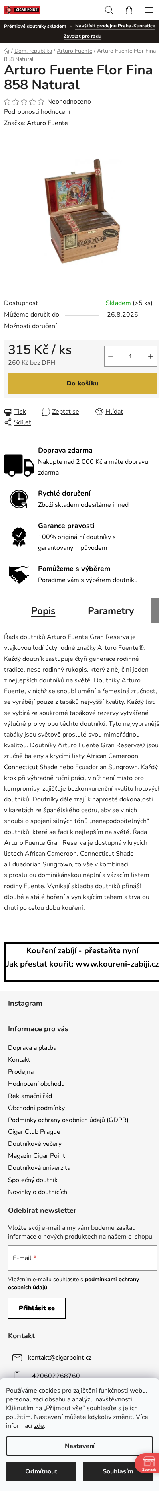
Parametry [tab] (111, 610)
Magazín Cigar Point (36, 1155)
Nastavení (80, 1446)
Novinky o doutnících (37, 1192)
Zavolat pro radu (82, 36)
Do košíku (82, 383)
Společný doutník (33, 1180)
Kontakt (19, 1059)
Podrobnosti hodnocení (37, 111)
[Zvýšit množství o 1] (151, 356)
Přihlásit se (37, 1308)
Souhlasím (118, 1471)
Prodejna (21, 1071)
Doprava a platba (32, 1048)
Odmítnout (41, 1471)
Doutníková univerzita (39, 1167)
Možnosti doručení (30, 326)
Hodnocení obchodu (36, 1083)
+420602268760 (54, 1376)
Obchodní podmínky (36, 1108)
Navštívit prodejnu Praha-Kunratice (115, 26)
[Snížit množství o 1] (111, 356)
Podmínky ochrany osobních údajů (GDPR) (68, 1120)
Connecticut (21, 767)
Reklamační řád (30, 1096)
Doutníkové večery (35, 1143)
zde (39, 1425)
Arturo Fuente (47, 123)
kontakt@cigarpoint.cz (59, 1357)
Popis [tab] (43, 610)
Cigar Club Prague (34, 1132)
